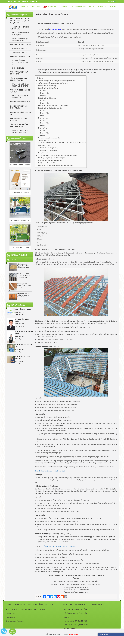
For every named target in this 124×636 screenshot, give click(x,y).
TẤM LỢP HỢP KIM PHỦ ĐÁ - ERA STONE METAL (19, 125)
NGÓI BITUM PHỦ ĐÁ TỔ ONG (20, 102)
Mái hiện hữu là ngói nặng (49, 148)
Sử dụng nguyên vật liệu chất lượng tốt (51, 158)
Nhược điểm (44, 93)
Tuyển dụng (102, 6)
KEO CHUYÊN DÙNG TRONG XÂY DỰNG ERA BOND (20, 62)
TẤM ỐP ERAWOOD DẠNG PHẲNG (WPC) (20, 34)
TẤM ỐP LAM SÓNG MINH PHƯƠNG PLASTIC (18, 79)
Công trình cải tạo (44, 145)
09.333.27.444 (19, 349)
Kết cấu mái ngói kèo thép (47, 86)
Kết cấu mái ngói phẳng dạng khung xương (53, 105)
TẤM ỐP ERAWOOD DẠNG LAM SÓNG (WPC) (20, 40)
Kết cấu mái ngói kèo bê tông (48, 88)
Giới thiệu (36, 6)
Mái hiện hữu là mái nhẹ (48, 150)
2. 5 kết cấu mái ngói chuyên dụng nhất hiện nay (53, 83)
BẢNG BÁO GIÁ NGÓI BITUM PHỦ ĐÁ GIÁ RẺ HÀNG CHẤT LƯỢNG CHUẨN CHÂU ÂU (75, 613)
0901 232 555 (19, 324)
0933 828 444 (19, 312)
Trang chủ (25, 6)
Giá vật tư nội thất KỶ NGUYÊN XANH (75, 621)
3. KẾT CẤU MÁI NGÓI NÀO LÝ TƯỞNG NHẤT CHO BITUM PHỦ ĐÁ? (61, 143)
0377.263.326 (19, 361)
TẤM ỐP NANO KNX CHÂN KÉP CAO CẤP (20, 91)
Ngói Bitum (52, 6)
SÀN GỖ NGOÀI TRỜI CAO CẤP (20, 45)
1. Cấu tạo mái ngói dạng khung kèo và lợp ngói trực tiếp (55, 80)
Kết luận (43, 95)
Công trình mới (43, 153)
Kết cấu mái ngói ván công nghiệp (50, 108)
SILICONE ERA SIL (18, 68)
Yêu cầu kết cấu (43, 140)
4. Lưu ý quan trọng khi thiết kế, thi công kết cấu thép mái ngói (57, 155)
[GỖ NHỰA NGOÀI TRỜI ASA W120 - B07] (20, 152)
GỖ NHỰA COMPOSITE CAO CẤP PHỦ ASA (19, 28)
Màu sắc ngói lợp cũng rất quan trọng (51, 160)
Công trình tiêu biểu (78, 6)
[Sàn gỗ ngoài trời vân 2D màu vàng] (20, 235)
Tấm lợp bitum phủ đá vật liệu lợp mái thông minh (59, 546)
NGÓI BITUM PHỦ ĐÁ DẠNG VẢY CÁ (20, 113)
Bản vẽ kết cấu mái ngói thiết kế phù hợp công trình (55, 165)
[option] (20, 154)
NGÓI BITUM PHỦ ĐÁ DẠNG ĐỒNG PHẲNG (19, 107)
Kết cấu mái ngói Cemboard (47, 98)
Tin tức (92, 6)
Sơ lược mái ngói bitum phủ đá (49, 138)
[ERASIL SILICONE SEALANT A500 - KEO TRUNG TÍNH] (20, 207)
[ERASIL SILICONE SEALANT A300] (20, 179)
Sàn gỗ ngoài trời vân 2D (19, 52)
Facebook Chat (104, 634)
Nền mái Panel (43, 118)
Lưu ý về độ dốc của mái (46, 163)
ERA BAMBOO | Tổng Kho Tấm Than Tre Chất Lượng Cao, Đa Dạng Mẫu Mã (20, 21)
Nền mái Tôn (42, 128)
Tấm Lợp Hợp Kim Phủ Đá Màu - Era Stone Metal (20, 131)
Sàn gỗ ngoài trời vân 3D (19, 48)
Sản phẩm (63, 6)
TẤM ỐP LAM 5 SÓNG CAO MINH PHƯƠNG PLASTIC (20, 85)
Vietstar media (73, 634)
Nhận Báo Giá (12, 631)
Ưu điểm (43, 90)
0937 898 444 (19, 336)
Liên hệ (113, 6)
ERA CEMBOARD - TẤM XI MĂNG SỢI (18, 119)
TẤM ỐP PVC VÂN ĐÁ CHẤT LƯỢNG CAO (19, 73)
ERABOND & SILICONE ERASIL (20, 56)
